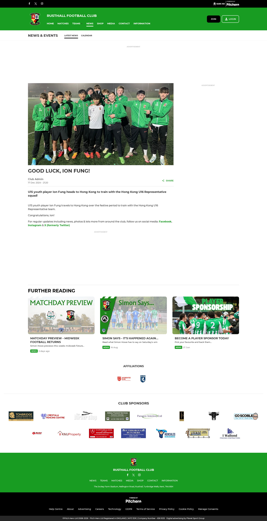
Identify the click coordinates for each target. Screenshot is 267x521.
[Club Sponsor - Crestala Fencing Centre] (53, 417)
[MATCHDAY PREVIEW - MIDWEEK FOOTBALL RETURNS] (61, 315)
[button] (50, 24)
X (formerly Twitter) (57, 225)
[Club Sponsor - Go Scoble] (246, 417)
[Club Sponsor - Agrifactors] (213, 417)
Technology (114, 509)
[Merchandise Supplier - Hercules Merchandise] (165, 434)
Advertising (84, 509)
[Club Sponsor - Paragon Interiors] (149, 417)
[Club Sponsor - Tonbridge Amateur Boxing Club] (21, 417)
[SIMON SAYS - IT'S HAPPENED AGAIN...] (133, 315)
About (70, 509)
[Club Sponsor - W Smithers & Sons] (101, 434)
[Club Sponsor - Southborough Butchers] (133, 434)
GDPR (128, 509)
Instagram (34, 225)
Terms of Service (145, 509)
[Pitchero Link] (233, 5)
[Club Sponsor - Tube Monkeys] (197, 434)
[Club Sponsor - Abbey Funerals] (117, 417)
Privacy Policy (166, 509)
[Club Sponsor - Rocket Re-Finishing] (37, 434)
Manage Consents (208, 509)
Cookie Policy (186, 509)
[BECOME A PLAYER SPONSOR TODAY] (205, 315)
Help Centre (56, 509)
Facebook (165, 221)
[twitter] (35, 4)
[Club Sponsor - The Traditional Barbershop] (85, 417)
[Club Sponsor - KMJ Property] (69, 434)
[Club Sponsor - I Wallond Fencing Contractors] (230, 434)
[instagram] (42, 4)
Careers (99, 509)
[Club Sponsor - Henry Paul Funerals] (181, 417)
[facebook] (29, 4)
